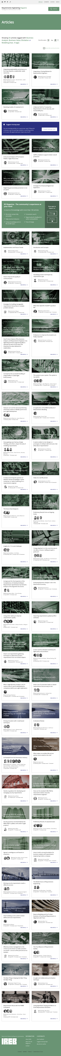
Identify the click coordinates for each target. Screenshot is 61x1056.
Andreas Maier (11, 593)
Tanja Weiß (48, 890)
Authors (52, 1)
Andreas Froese (14, 765)
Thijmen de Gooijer (42, 658)
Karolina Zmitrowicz (17, 281)
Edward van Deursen (12, 891)
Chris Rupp (17, 857)
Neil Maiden (15, 110)
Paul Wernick (47, 558)
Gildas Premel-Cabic (42, 416)
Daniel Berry (54, 828)
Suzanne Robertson (12, 418)
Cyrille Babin (45, 114)
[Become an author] (10, 2)
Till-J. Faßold (15, 486)
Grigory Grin (45, 621)
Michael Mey (15, 250)
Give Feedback (40, 1039)
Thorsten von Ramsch (47, 340)
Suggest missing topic (49, 129)
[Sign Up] (2, 2)
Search (57, 1)
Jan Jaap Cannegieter (22, 891)
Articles (40, 1)
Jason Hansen (16, 660)
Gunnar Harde (16, 162)
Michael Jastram (41, 693)
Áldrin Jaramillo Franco (43, 727)
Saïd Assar (51, 727)
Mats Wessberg (46, 1010)
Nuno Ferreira (17, 452)
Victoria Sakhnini (47, 828)
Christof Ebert (16, 796)
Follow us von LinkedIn (52, 213)
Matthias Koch (19, 729)
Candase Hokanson (47, 955)
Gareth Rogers (16, 311)
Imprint (25, 1051)
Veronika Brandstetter (13, 767)
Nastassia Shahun (46, 191)
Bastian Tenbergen (12, 764)
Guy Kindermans (46, 160)
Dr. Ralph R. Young (17, 983)
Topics (54, 9)
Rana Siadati (41, 558)
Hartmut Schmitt (10, 81)
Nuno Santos (45, 279)
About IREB (28, 1039)
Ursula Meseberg (42, 890)
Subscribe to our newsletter (52, 219)
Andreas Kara (49, 693)
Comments (46, 1)
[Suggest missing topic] (7, 2)
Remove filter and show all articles (52, 48)
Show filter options (42, 40)
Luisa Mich (48, 481)
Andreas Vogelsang (21, 764)
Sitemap (20, 1051)
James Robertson (20, 418)
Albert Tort (45, 921)
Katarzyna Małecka (47, 449)
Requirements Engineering (14, 8)
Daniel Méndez (41, 521)
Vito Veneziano (53, 558)
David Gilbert (11, 553)
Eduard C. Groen (11, 79)
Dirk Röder (16, 553)
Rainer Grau (15, 380)
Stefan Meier (15, 828)
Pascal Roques (11, 924)
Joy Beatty (40, 955)
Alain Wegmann (46, 384)
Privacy (30, 1051)
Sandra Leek (40, 762)
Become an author (41, 1044)
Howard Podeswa (16, 351)
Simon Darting (18, 593)
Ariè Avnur (45, 797)
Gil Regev (40, 384)
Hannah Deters (19, 79)
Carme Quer (20, 1014)
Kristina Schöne (11, 624)
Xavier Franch (48, 521)
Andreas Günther (19, 624)
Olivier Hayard (53, 384)
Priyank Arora (46, 587)
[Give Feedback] (5, 2)
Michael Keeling (50, 658)
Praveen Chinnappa (47, 76)
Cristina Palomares (12, 1014)
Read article (23, 84)
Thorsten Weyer (7, 765)
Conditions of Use (38, 1051)
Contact (27, 1045)
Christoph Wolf (46, 859)
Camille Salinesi (46, 310)
